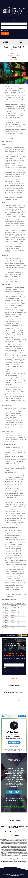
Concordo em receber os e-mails (11, 667)
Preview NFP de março (14, 708)
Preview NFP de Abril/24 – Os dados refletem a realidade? (14, 693)
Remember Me (5, 30)
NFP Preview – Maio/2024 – (14, 685)
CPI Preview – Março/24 (14, 700)
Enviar (7, 671)
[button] (14, 19)
